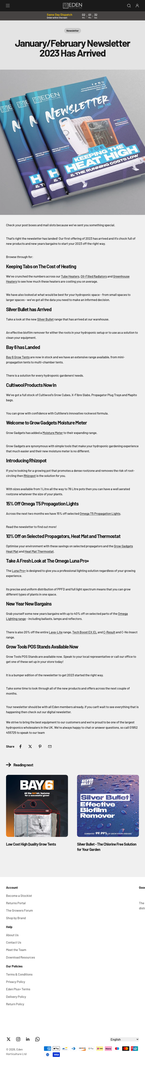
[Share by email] (50, 746)
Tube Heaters (70, 276)
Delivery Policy (16, 996)
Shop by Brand (16, 918)
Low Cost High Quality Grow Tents (31, 844)
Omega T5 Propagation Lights (100, 513)
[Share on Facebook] (20, 746)
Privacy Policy (15, 981)
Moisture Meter (52, 433)
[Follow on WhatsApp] (37, 1039)
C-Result (109, 632)
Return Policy (15, 1004)
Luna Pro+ (19, 570)
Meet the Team (16, 950)
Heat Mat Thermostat (39, 551)
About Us (12, 935)
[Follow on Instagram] (18, 1039)
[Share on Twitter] (30, 746)
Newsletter (72, 30)
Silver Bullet (45, 319)
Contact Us (13, 942)
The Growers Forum (19, 910)
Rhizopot (30, 475)
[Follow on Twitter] (8, 1039)
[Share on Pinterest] (40, 746)
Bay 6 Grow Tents (18, 357)
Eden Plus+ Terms (18, 989)
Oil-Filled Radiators (94, 276)
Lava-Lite (55, 632)
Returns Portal (16, 903)
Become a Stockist (19, 895)
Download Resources (20, 957)
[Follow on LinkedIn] (27, 1039)
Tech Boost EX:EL (84, 632)
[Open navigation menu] (8, 5)
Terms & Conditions (19, 974)
